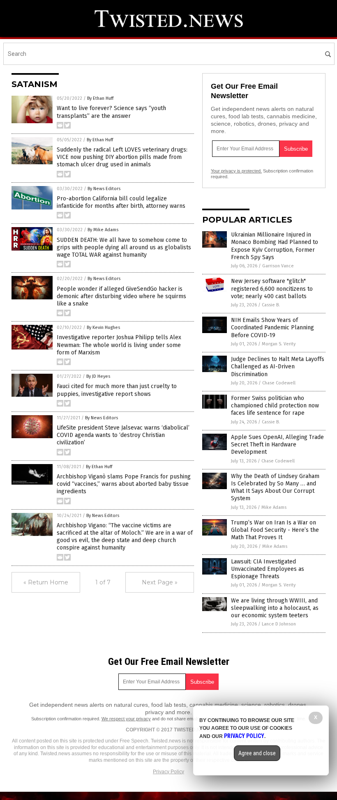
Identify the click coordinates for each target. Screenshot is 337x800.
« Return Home (45, 582)
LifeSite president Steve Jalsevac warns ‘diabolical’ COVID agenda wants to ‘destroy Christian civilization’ (123, 435)
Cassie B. (271, 305)
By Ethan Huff (100, 98)
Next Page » (160, 582)
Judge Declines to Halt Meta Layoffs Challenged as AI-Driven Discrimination (277, 366)
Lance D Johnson (279, 624)
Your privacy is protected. (236, 170)
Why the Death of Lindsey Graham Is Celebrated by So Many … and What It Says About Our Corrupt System (275, 487)
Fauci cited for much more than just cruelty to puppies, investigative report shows (117, 390)
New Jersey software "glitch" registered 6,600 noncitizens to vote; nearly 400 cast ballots (272, 288)
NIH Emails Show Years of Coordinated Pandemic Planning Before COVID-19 (272, 327)
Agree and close (257, 753)
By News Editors (104, 188)
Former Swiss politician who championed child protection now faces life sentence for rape (275, 405)
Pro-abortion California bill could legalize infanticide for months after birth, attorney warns (121, 202)
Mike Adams (273, 507)
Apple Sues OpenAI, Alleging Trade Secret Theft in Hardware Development (277, 444)
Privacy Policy (168, 772)
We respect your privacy (126, 718)
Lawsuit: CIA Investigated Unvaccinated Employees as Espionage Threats (267, 569)
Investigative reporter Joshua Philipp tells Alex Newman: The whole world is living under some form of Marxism (119, 345)
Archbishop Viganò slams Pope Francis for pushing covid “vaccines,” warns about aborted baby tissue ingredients (124, 484)
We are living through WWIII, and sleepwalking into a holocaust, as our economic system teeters (275, 608)
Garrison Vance (278, 266)
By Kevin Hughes (103, 327)
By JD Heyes (98, 376)
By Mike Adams (103, 229)
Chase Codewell (278, 383)
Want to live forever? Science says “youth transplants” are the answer (111, 112)
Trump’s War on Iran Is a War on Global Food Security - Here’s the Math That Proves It (275, 530)
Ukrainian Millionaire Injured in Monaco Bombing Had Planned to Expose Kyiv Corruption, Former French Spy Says (274, 246)
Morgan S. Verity (278, 344)
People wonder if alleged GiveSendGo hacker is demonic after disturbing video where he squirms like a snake (121, 296)
